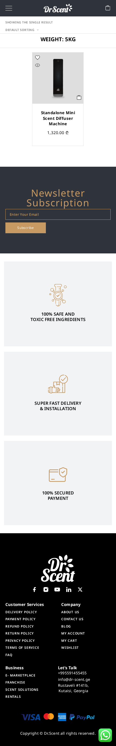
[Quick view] (37, 65)
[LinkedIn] (69, 590)
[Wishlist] (37, 57)
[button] (79, 97)
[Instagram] (46, 590)
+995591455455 (72, 672)
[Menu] (9, 8)
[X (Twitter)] (80, 590)
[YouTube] (57, 590)
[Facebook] (34, 590)
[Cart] (108, 8)
